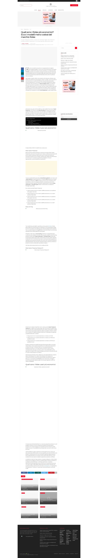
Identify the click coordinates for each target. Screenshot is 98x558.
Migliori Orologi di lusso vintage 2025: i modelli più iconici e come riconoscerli (29, 486)
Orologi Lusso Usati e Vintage (27, 479)
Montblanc (68, 535)
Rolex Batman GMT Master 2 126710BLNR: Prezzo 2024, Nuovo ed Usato (48, 500)
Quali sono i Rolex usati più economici (33, 124)
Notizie (67, 536)
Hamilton (68, 530)
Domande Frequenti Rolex (30, 44)
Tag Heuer (74, 537)
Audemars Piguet (61, 532)
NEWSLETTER (74, 5)
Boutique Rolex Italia (62, 534)
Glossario (72, 553)
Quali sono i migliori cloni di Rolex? (67, 60)
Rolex (39, 10)
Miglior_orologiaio (25, 43)
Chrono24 (50, 10)
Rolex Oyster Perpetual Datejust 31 (33, 123)
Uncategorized (75, 538)
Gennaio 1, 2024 (24, 503)
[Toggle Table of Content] (55, 119)
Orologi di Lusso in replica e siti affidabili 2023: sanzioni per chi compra (28, 500)
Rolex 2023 (75, 534)
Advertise (56, 553)
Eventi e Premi (62, 543)
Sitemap (67, 553)
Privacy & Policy (62, 553)
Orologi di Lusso (26, 29)
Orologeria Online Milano (30, 554)
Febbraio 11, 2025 (25, 489)
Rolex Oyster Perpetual (32, 121)
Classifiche (24, 44)
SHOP (56, 10)
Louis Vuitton (68, 531)
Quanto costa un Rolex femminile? (67, 58)
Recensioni (75, 531)
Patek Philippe (75, 530)
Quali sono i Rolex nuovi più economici (33, 120)
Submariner (47, 465)
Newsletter (61, 10)
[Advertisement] (41, 99)
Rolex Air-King (30, 122)
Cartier (61, 536)
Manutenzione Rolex (68, 534)
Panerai (67, 543)
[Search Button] (31, 5)
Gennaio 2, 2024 (43, 489)
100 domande (62, 530)
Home (35, 10)
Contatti (76, 553)
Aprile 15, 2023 (32, 43)
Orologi (44, 10)
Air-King (49, 226)
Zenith (74, 540)
